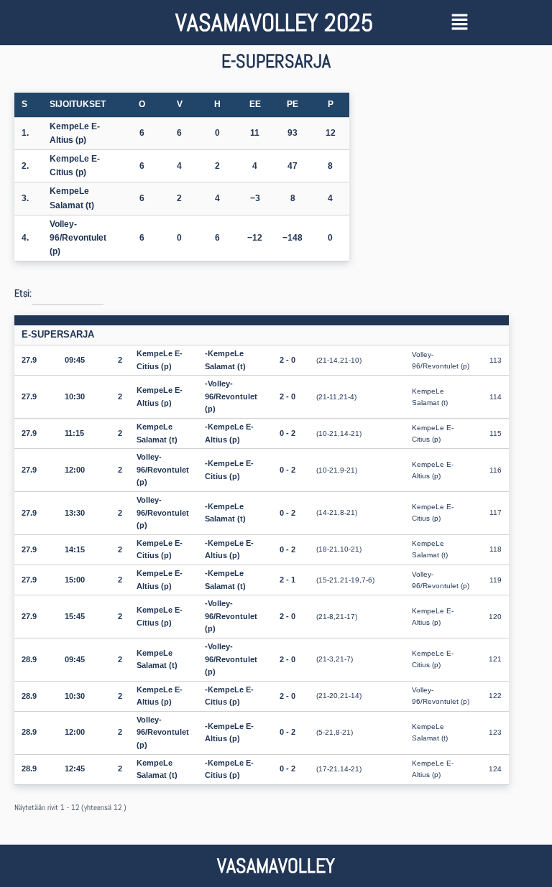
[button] (493, 22)
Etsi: (23, 293)
